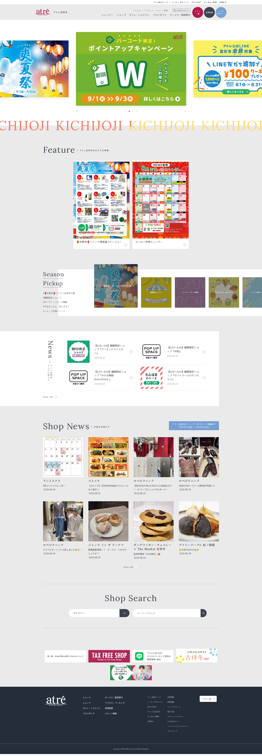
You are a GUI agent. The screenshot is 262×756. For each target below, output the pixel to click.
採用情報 (170, 702)
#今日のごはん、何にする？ (56, 306)
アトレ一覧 (198, 12)
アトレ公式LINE (153, 711)
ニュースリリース (173, 707)
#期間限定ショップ (52, 297)
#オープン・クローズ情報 (55, 302)
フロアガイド (159, 14)
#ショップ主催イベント (54, 310)
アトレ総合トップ (160, 2)
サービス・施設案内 (180, 14)
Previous (79, 111)
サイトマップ (172, 731)
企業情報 (170, 697)
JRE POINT (196, 2)
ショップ (121, 14)
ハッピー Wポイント (180, 2)
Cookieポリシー (173, 721)
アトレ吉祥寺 (60, 12)
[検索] (204, 613)
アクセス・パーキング (143, 10)
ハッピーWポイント (221, 12)
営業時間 (209, 12)
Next (183, 111)
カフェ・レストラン (139, 14)
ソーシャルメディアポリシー (178, 726)
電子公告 (170, 711)
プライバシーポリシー (175, 716)
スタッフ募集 (162, 10)
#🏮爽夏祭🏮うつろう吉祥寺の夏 (59, 293)
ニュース (87, 697)
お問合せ (223, 2)
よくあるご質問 (210, 2)
